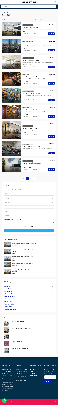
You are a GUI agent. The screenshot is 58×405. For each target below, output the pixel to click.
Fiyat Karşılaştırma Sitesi (25, 401)
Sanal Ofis (8, 289)
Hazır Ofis (25, 25)
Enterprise (25, 58)
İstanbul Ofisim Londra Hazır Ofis (32, 146)
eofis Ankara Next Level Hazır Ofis (33, 44)
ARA (29, 230)
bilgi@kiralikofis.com (23, 376)
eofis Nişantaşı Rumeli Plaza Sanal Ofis (23, 256)
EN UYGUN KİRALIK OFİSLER (20, 348)
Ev (4, 12)
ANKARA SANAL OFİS (18, 341)
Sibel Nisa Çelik (27, 33)
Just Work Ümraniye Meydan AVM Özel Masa (36, 93)
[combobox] (49, 20)
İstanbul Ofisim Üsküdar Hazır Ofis (33, 163)
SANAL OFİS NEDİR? (17, 335)
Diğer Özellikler (30, 227)
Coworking (8, 291)
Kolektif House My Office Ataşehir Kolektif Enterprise (39, 60)
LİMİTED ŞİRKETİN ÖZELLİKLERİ (21, 328)
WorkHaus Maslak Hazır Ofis (31, 128)
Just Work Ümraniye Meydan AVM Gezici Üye (37, 77)
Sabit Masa (25, 91)
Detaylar (51, 33)
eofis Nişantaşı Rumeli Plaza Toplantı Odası (24, 243)
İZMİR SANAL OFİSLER (18, 321)
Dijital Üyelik (9, 304)
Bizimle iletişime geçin (21, 380)
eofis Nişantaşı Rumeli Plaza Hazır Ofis (23, 263)
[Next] (34, 178)
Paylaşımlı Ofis (10, 296)
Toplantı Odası (9, 294)
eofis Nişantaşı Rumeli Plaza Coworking (23, 250)
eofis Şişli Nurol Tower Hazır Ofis (32, 27)
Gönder (48, 381)
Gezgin (24, 74)
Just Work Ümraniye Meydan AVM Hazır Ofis (36, 110)
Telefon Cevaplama (11, 309)
